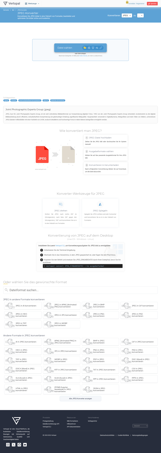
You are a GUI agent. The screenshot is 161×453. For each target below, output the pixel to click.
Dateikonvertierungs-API (51, 424)
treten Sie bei (83, 56)
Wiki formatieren (72, 421)
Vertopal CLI (47, 427)
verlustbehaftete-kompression (30, 100)
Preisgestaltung (48, 421)
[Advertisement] (80, 31)
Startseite (6, 10)
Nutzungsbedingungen (140, 435)
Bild (13, 10)
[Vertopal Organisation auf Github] (19, 444)
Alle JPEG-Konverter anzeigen (80, 399)
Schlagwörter (92, 421)
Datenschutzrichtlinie (107, 435)
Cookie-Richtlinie (123, 435)
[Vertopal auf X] (13, 444)
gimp (46, 100)
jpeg (6, 100)
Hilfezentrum (71, 424)
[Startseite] (16, 421)
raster (14, 100)
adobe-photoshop (58, 100)
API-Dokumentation (73, 427)
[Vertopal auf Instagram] (8, 444)
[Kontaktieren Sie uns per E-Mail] (25, 444)
